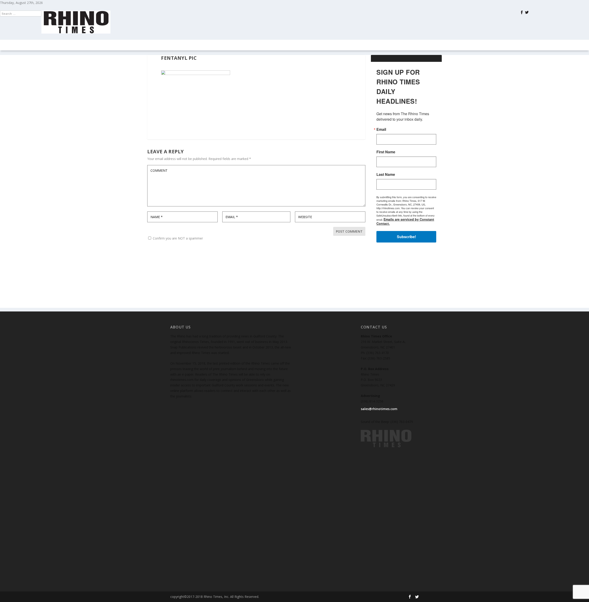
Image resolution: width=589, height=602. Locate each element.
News (195, 45)
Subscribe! (406, 236)
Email (381, 129)
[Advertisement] (406, 279)
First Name (385, 152)
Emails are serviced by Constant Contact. (405, 221)
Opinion (240, 45)
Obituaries (380, 45)
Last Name (385, 174)
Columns (214, 45)
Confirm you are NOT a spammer (177, 238)
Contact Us (325, 45)
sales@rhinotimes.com (379, 409)
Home (179, 45)
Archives (294, 45)
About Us (355, 45)
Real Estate (269, 45)
